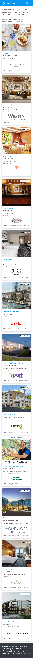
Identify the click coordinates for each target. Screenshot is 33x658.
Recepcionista (8, 105)
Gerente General (9, 415)
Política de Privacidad (17, 653)
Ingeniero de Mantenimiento (13, 363)
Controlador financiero (11, 621)
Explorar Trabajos (6, 648)
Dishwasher (7, 53)
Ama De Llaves (8, 518)
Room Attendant (9, 570)
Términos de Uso (6, 653)
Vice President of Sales (11, 311)
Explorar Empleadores (17, 648)
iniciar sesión (25, 646)
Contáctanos (27, 653)
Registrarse (18, 646)
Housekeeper (7, 260)
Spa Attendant (8, 156)
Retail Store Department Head (13, 466)
